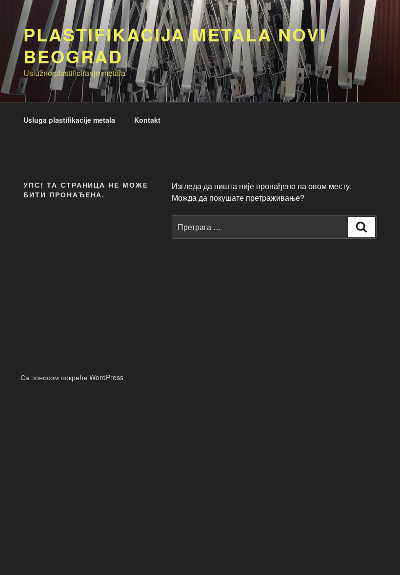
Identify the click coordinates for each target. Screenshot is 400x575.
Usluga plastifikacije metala (69, 120)
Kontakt (147, 120)
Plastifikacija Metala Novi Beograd (174, 45)
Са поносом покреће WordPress (71, 377)
